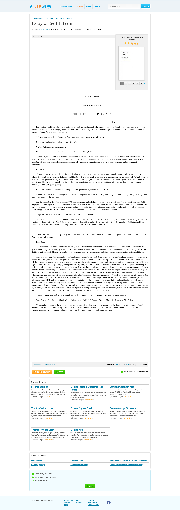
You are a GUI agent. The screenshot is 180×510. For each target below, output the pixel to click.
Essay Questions (76, 460)
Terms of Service (93, 505)
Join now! (79, 6)
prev (119, 83)
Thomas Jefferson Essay (42, 429)
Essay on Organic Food (80, 408)
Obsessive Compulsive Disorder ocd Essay (126, 465)
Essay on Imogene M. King (122, 386)
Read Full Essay (42, 371)
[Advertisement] (90, 336)
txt (117, 364)
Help (77, 500)
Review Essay (36, 460)
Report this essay (132, 87)
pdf (127, 364)
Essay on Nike (76, 429)
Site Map (91, 500)
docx (139, 364)
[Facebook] (109, 504)
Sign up (90, 486)
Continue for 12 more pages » (43, 364)
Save (61, 372)
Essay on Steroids (39, 386)
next (144, 83)
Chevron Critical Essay (78, 465)
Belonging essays (38, 465)
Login (88, 6)
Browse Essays (66, 6)
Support (97, 6)
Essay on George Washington (123, 408)
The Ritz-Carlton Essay (42, 408)
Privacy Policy (92, 503)
